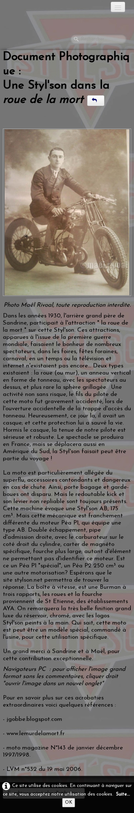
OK (68, 802)
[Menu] (118, 7)
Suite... (123, 794)
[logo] (34, 9)
